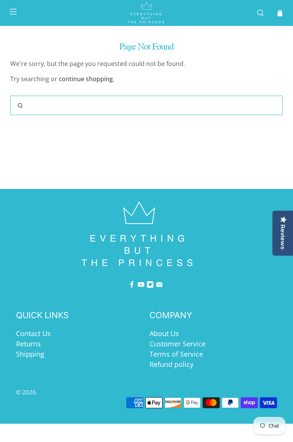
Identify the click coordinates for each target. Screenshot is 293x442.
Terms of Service (176, 354)
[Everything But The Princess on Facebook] (131, 285)
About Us (164, 333)
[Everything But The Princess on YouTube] (141, 285)
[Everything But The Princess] (146, 13)
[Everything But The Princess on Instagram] (150, 285)
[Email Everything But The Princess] (159, 285)
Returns (28, 343)
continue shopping (86, 79)
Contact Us (33, 333)
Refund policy (171, 364)
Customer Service (178, 343)
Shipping (30, 354)
